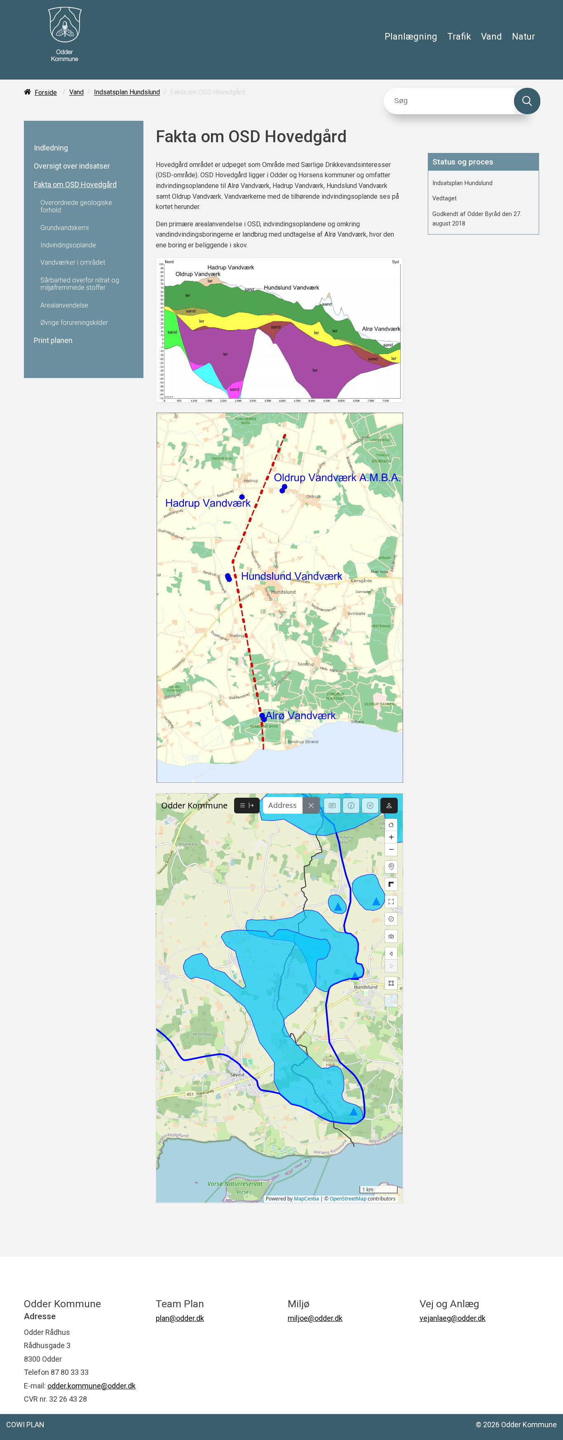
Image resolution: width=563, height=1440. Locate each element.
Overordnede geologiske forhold (76, 206)
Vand (491, 36)
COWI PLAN (25, 1424)
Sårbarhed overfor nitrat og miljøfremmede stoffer (79, 284)
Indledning (51, 148)
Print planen (53, 340)
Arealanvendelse (64, 305)
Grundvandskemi (64, 228)
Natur (523, 36)
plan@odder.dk (180, 1318)
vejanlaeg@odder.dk (453, 1318)
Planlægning (411, 36)
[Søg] (527, 101)
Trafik (459, 36)
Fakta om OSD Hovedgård (75, 185)
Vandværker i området (72, 262)
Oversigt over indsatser (72, 166)
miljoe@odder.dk (315, 1318)
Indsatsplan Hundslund (127, 92)
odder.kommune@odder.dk (91, 1385)
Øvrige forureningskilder (74, 323)
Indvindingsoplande (68, 245)
